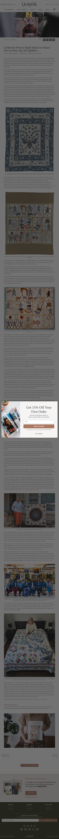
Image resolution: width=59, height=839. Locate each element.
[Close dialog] (3, 403)
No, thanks (39, 433)
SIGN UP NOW (39, 426)
